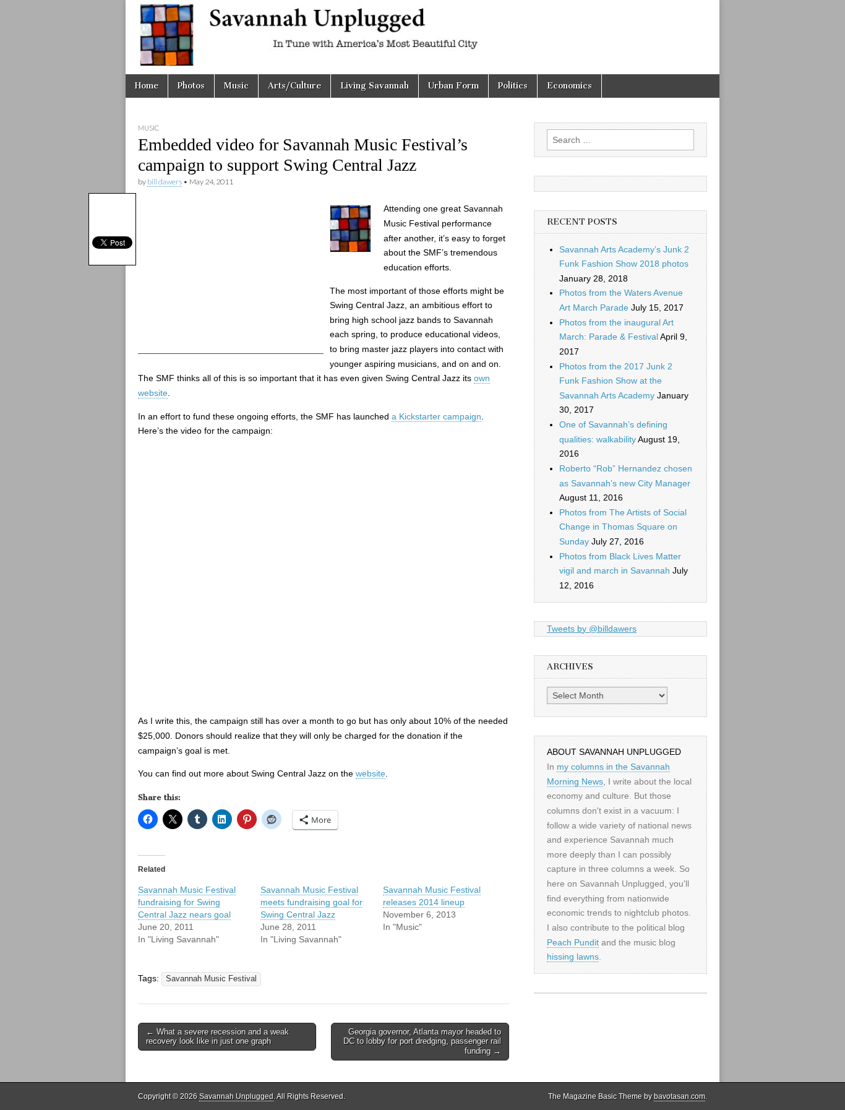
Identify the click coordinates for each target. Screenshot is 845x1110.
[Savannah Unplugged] (422, 37)
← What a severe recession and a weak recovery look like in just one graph (217, 1036)
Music (236, 85)
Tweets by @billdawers (592, 629)
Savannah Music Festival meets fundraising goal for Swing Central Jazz (311, 902)
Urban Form (453, 85)
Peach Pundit (573, 942)
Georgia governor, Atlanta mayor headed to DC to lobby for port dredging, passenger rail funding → (422, 1041)
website (370, 773)
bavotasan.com (679, 1096)
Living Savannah (374, 85)
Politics (513, 85)
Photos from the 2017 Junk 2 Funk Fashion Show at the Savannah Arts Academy (615, 380)
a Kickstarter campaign (436, 416)
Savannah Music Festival (211, 978)
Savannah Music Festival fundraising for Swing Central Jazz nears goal (187, 902)
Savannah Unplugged (236, 1096)
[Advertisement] (231, 276)
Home (146, 85)
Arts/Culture (294, 85)
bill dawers (164, 181)
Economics (569, 85)
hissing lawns (573, 957)
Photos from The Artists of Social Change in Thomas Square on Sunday (623, 526)
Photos (191, 85)
